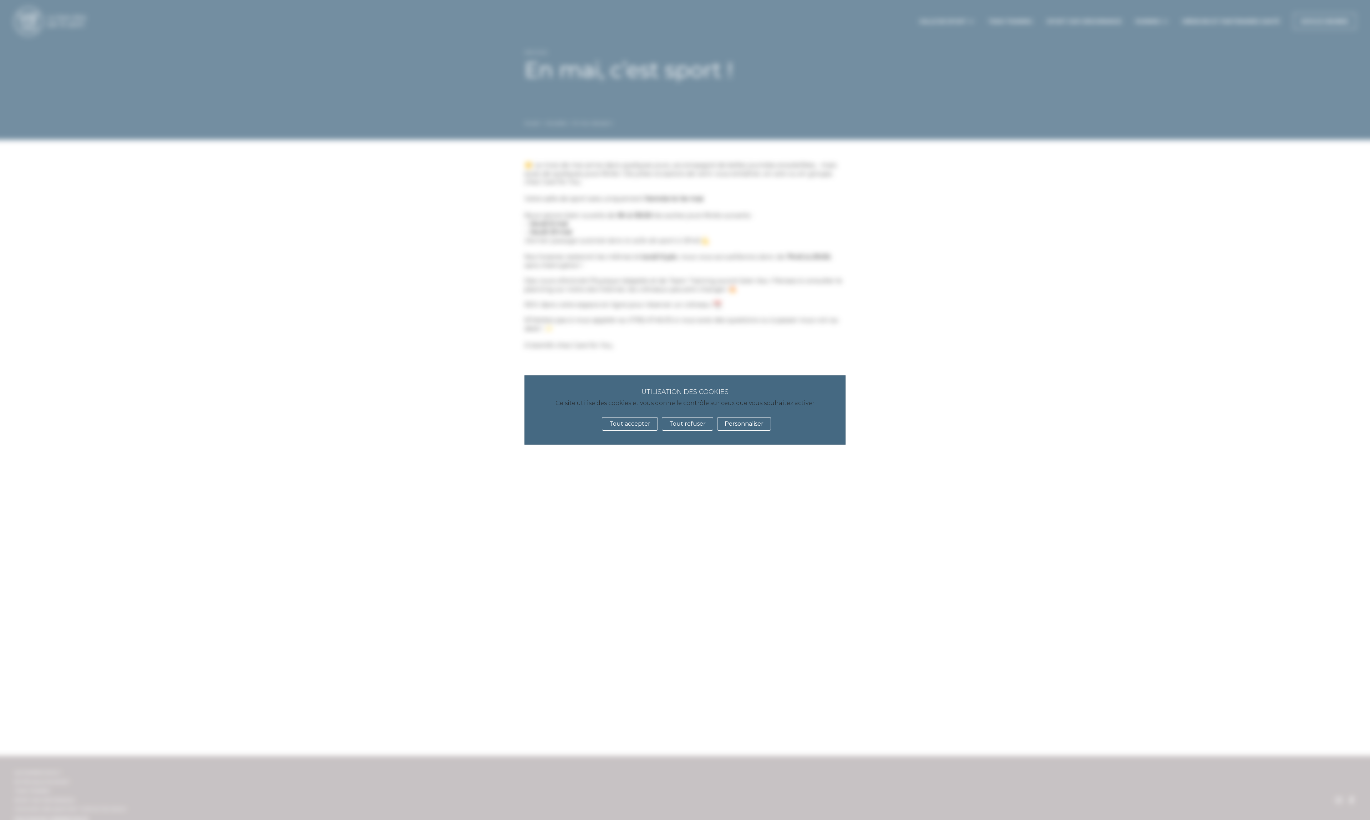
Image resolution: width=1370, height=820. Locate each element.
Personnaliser (744, 423)
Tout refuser (687, 423)
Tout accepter (629, 423)
